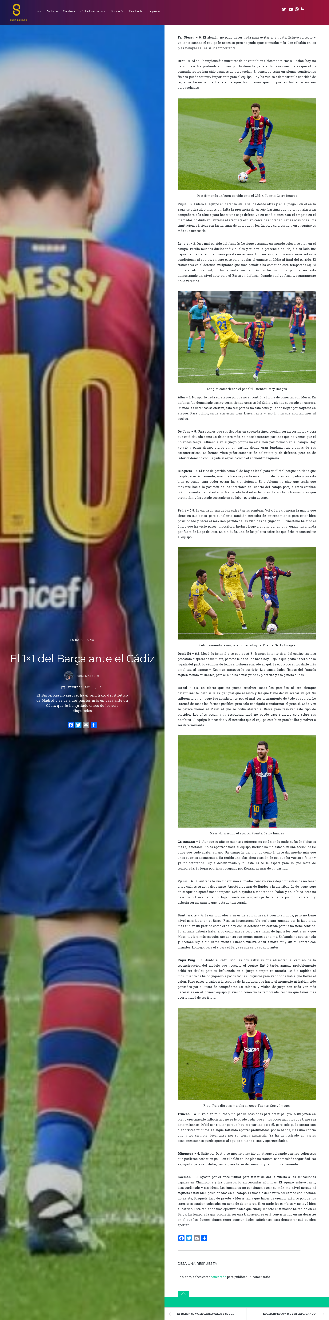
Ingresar (154, 11)
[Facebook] (71, 725)
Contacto (136, 11)
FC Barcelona (82, 640)
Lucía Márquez (87, 675)
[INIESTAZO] (16, 14)
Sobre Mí (118, 11)
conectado (218, 1277)
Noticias (52, 11)
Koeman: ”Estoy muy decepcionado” (289, 1313)
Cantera (69, 11)
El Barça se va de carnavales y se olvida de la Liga (212, 1313)
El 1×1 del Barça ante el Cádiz (82, 658)
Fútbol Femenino (93, 11)
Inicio (38, 11)
